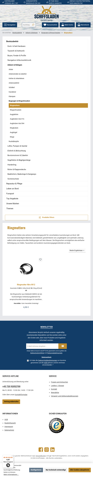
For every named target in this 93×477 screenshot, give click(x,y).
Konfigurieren (36, 470)
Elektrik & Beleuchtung (17, 151)
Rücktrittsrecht (10, 423)
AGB (45, 363)
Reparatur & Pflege (14, 183)
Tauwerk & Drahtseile (16, 51)
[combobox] (26, 24)
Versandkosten (40, 456)
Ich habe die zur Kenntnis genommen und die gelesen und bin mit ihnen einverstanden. (47, 362)
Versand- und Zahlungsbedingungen (64, 396)
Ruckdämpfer (14, 141)
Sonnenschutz (13, 179)
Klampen (12, 96)
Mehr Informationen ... (11, 474)
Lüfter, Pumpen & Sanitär (17, 146)
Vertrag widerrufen (11, 402)
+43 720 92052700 (11, 386)
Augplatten (14, 114)
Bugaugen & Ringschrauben (19, 101)
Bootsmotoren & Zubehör (18, 155)
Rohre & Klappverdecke (17, 169)
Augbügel (13, 132)
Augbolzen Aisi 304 (17, 123)
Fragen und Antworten (59, 382)
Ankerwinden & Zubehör (18, 74)
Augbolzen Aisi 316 (17, 119)
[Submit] (62, 346)
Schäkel (12, 87)
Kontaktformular (21, 395)
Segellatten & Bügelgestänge (19, 160)
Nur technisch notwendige (56, 470)
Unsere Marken (12, 203)
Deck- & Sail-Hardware (16, 46)
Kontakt (54, 389)
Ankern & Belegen (15, 65)
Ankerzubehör (14, 83)
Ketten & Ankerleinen (16, 78)
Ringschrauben (15, 110)
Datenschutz (9, 430)
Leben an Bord (12, 188)
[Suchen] (33, 24)
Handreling (12, 165)
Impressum (8, 427)
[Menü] (12, 456)
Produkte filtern (48, 217)
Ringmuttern (15, 105)
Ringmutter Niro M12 (26, 284)
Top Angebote (12, 198)
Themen (9, 208)
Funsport (10, 193)
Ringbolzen (14, 128)
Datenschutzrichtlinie (37, 353)
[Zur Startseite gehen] (46, 13)
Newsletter (55, 393)
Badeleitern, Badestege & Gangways (22, 174)
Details (26, 306)
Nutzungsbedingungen (54, 353)
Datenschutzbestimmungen (47, 360)
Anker (11, 69)
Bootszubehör (12, 41)
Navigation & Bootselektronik (19, 60)
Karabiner (12, 92)
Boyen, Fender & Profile (17, 55)
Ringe (12, 137)
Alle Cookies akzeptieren (79, 470)
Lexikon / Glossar (57, 386)
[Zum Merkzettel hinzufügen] (40, 259)
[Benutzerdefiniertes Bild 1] (56, 425)
